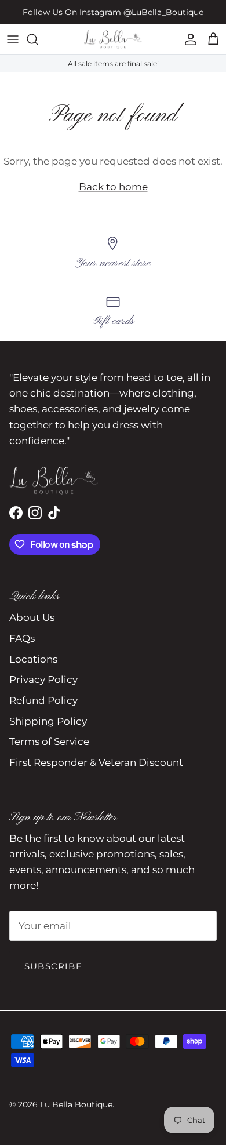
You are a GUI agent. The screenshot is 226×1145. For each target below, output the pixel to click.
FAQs (22, 638)
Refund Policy (43, 700)
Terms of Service (49, 741)
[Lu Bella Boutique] (113, 39)
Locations (33, 659)
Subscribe (53, 966)
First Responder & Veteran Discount (96, 762)
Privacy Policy (43, 679)
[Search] (38, 39)
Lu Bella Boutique (76, 1104)
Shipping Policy (48, 721)
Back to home (113, 186)
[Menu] (12, 39)
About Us (31, 617)
